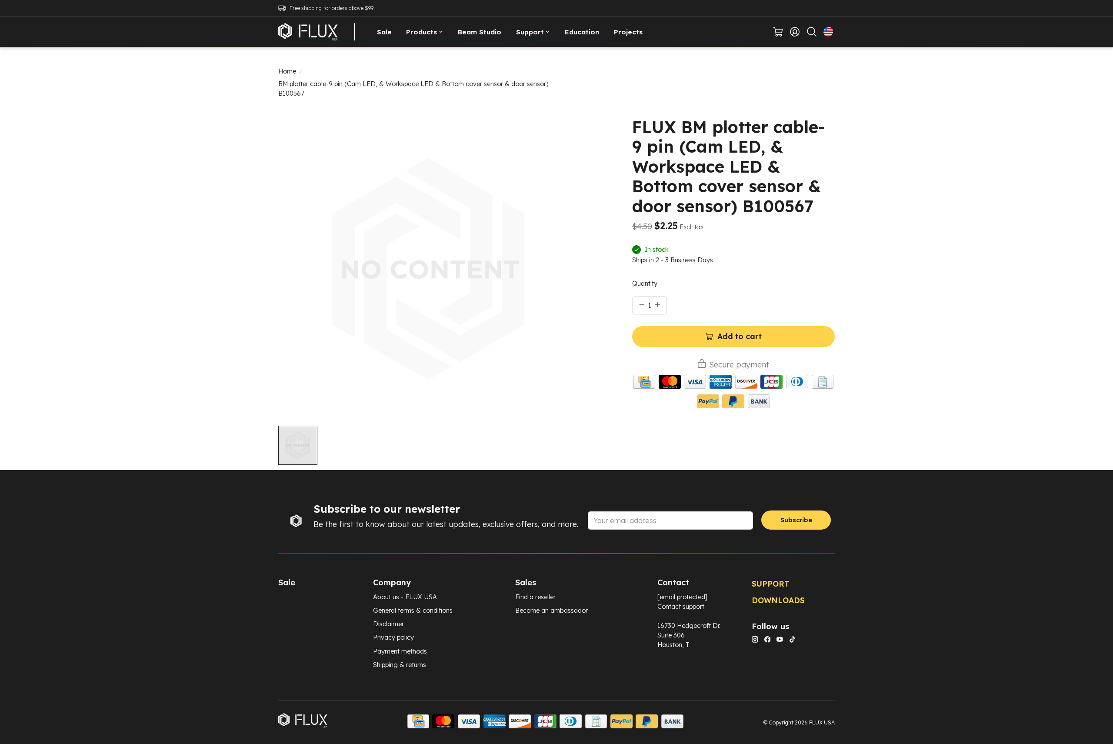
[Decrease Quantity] (642, 304)
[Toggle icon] (811, 32)
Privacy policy (393, 637)
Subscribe (796, 520)
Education (582, 32)
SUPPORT (771, 583)
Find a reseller (535, 597)
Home (287, 71)
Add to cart (739, 336)
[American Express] (721, 383)
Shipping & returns (399, 665)
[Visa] (695, 383)
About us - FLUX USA (405, 597)
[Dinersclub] (797, 383)
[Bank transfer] (759, 402)
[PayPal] (708, 402)
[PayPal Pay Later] (733, 402)
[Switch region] (828, 32)
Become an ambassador (551, 610)
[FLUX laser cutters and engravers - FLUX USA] (308, 32)
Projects (628, 32)
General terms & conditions (413, 610)
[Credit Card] (644, 383)
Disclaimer (388, 624)
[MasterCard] (670, 383)
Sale (384, 32)
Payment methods (400, 651)
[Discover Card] (746, 383)
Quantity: (645, 283)
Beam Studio (479, 32)
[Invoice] (822, 383)
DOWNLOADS (778, 600)
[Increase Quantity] (657, 304)
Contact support (680, 606)
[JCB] (771, 383)
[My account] (795, 32)
